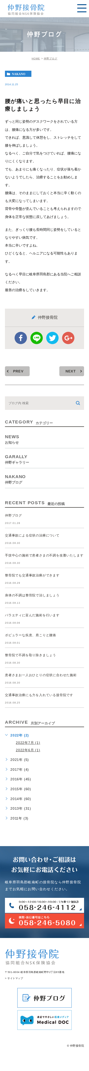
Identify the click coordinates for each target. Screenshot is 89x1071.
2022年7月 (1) (28, 743)
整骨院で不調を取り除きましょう (30, 655)
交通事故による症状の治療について (32, 535)
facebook (21, 338)
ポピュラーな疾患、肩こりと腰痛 (30, 635)
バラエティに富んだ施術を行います (32, 615)
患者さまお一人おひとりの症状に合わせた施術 (41, 675)
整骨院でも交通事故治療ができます (32, 575)
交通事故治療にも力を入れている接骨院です (39, 695)
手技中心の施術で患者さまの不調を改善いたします (44, 555)
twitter (52, 338)
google (68, 338)
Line (36, 338)
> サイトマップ (14, 978)
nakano (18, 73)
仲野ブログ (50, 58)
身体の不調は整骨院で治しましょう (32, 595)
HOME (36, 58)
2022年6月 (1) (28, 750)
